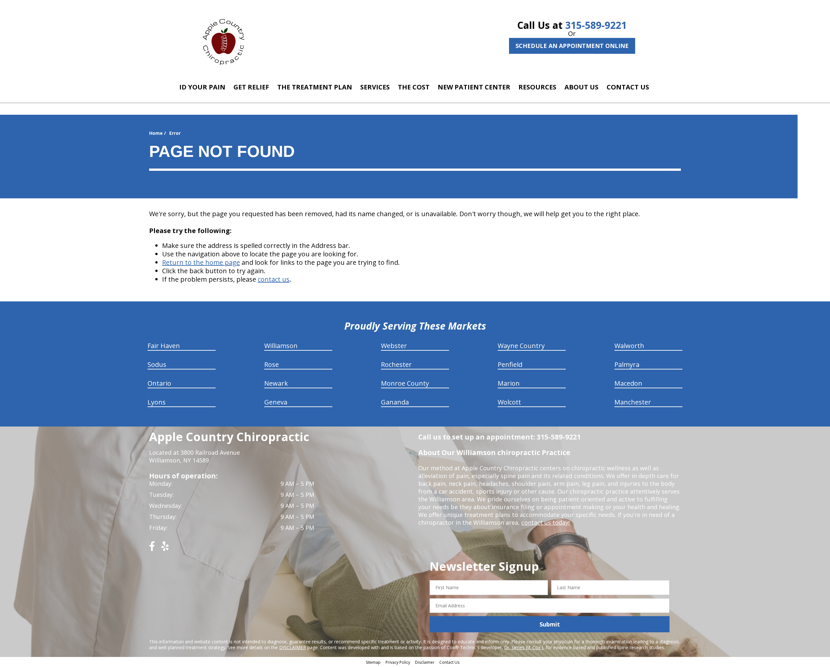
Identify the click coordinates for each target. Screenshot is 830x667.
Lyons (157, 402)
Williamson (281, 345)
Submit (550, 624)
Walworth (629, 345)
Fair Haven (164, 345)
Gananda (395, 402)
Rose (271, 364)
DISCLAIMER (292, 647)
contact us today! (545, 522)
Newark (276, 383)
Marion (509, 383)
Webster (394, 345)
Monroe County (405, 383)
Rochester (396, 364)
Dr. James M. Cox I (523, 647)
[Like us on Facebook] (152, 548)
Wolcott (509, 402)
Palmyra (626, 364)
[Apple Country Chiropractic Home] (226, 40)
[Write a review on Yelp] (165, 548)
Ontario (159, 383)
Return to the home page (201, 262)
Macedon (628, 383)
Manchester (632, 402)
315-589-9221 (596, 25)
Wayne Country (521, 345)
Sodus (157, 364)
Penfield (510, 364)
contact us (274, 279)
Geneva (275, 402)
